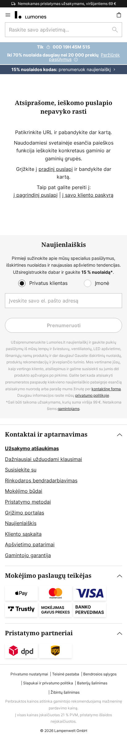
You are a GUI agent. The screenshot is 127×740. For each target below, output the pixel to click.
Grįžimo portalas (24, 512)
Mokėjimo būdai (23, 491)
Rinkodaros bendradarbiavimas (41, 480)
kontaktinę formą (106, 388)
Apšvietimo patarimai (30, 544)
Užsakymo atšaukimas (32, 448)
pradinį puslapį (56, 169)
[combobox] (63, 29)
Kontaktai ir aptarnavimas (46, 434)
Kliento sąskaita (23, 534)
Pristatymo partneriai (39, 633)
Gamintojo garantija (28, 555)
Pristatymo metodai (28, 501)
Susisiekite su (20, 469)
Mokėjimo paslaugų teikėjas (48, 575)
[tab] (63, 495)
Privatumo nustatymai (29, 674)
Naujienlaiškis (20, 523)
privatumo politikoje (92, 395)
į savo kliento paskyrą (87, 195)
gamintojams (69, 408)
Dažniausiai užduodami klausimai (43, 459)
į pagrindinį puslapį (36, 195)
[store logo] (34, 14)
